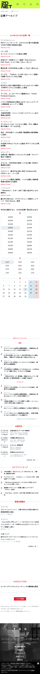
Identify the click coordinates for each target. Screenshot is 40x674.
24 (25, 293)
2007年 (29, 249)
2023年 (29, 220)
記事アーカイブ (15, 11)
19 (36, 289)
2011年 (29, 242)
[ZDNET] (7, 4)
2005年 (29, 253)
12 (36, 286)
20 (4, 293)
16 (20, 289)
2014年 (10, 238)
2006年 (10, 253)
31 (25, 296)
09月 (32, 269)
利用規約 (20, 650)
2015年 (29, 235)
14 (9, 289)
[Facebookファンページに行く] (15, 629)
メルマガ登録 (20, 599)
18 (31, 289)
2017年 (29, 231)
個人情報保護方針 (20, 646)
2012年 (10, 242)
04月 (7, 266)
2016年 (10, 235)
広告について (20, 656)
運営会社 (20, 660)
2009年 (29, 245)
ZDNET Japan (4, 11)
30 (20, 296)
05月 (20, 266)
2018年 (10, 231)
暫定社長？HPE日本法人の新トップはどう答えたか (20, 68)
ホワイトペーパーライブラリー (26, 419)
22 (14, 293)
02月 (20, 262)
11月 (20, 273)
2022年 (10, 224)
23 (20, 293)
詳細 (33, 670)
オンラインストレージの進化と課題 (14, 54)
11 (31, 286)
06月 (32, 266)
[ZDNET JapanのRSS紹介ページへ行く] (25, 629)
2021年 (29, 224)
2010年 (10, 245)
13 (4, 289)
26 (36, 293)
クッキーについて (20, 653)
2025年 (29, 217)
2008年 (10, 249)
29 (14, 296)
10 (25, 286)
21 (9, 293)
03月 (32, 262)
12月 (32, 273)
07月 (7, 269)
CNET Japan (19, 611)
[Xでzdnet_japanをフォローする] (20, 629)
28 (9, 296)
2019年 (29, 228)
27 (4, 296)
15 (14, 289)
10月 (7, 273)
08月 (20, 269)
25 (31, 293)
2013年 (29, 238)
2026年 (10, 217)
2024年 (10, 220)
